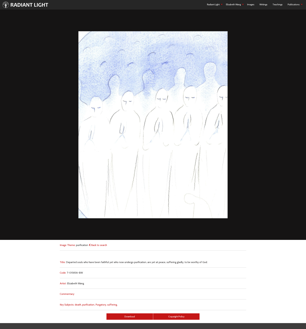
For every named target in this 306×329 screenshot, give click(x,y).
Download (129, 316)
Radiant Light (213, 4)
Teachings (278, 4)
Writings (263, 4)
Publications (294, 4)
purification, (88, 304)
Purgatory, (101, 304)
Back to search (99, 245)
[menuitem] (213, 4)
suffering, (112, 304)
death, (78, 304)
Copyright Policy (176, 316)
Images (250, 4)
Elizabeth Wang (233, 4)
